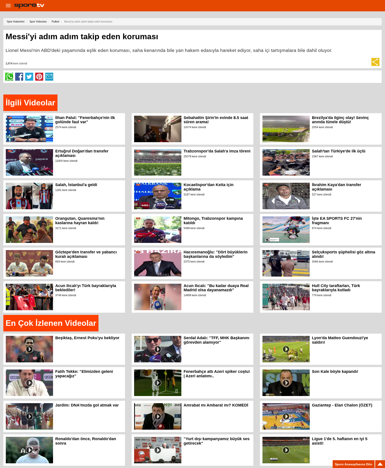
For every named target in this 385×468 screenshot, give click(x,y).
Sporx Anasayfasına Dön (353, 464)
